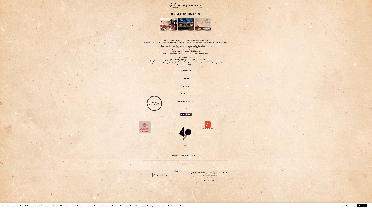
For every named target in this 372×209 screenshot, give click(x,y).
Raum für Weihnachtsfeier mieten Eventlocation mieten (202, 177)
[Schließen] (370, 205)
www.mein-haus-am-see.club (208, 174)
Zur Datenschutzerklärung (176, 206)
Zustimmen (362, 206)
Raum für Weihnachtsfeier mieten (186, 164)
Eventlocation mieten (196, 174)
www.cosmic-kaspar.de (221, 174)
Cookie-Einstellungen (347, 206)
